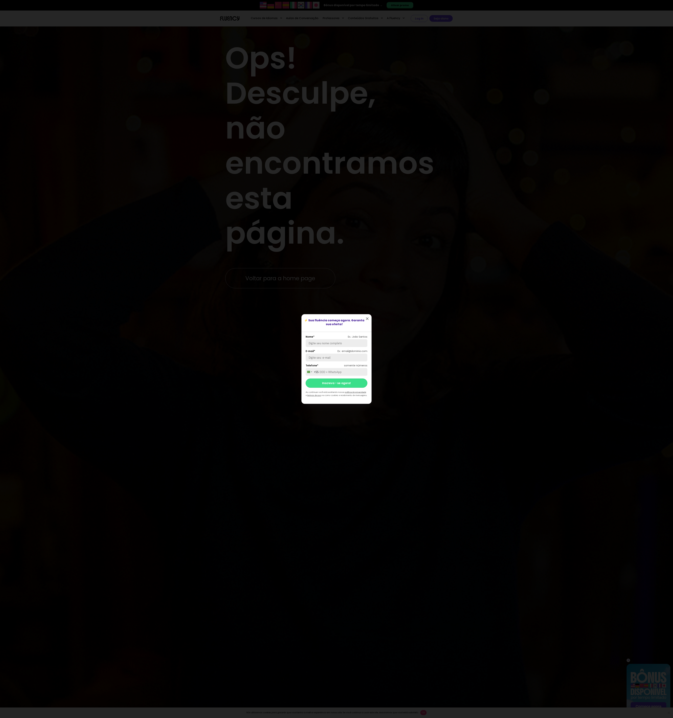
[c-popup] (367, 318)
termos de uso (314, 395)
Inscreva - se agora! (336, 383)
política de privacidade (355, 392)
